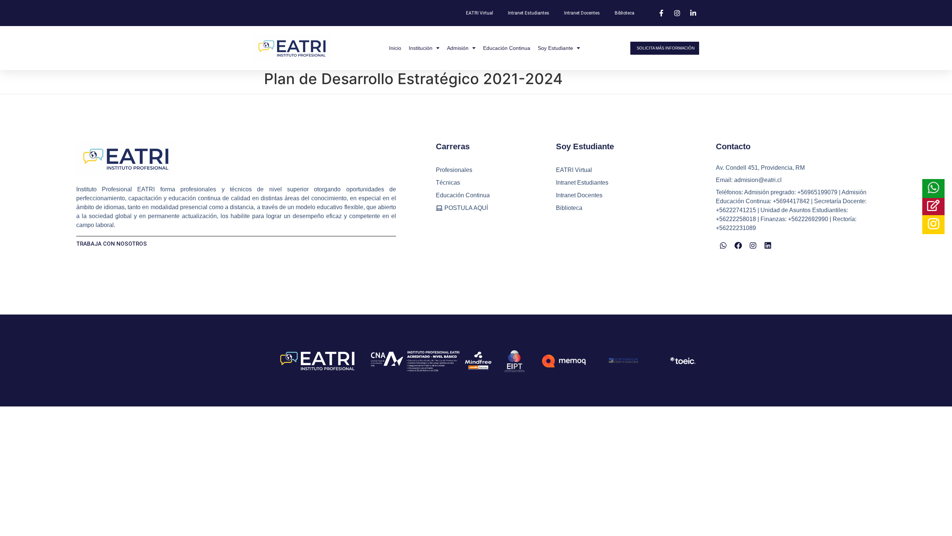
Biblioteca (624, 13)
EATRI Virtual (479, 13)
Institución (420, 48)
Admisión (458, 48)
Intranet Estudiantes (528, 13)
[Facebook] (738, 245)
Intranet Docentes (582, 13)
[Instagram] (753, 245)
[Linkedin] (767, 245)
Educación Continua (506, 48)
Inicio (395, 48)
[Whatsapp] (723, 245)
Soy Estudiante (555, 48)
